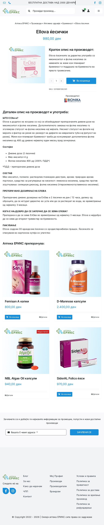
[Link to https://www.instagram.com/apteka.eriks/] (13, 491)
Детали (44, 317)
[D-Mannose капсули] (78, 273)
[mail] (4, 2)
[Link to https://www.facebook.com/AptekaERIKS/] (6, 491)
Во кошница (83, 80)
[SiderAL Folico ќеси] (78, 350)
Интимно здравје (52, 23)
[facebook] (95, 2)
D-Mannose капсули (71, 301)
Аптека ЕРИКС (22, 23)
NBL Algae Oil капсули (21, 378)
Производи (36, 23)
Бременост (67, 23)
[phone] (9, 2)
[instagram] (100, 2)
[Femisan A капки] (26, 273)
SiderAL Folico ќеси (70, 378)
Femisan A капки (17, 301)
